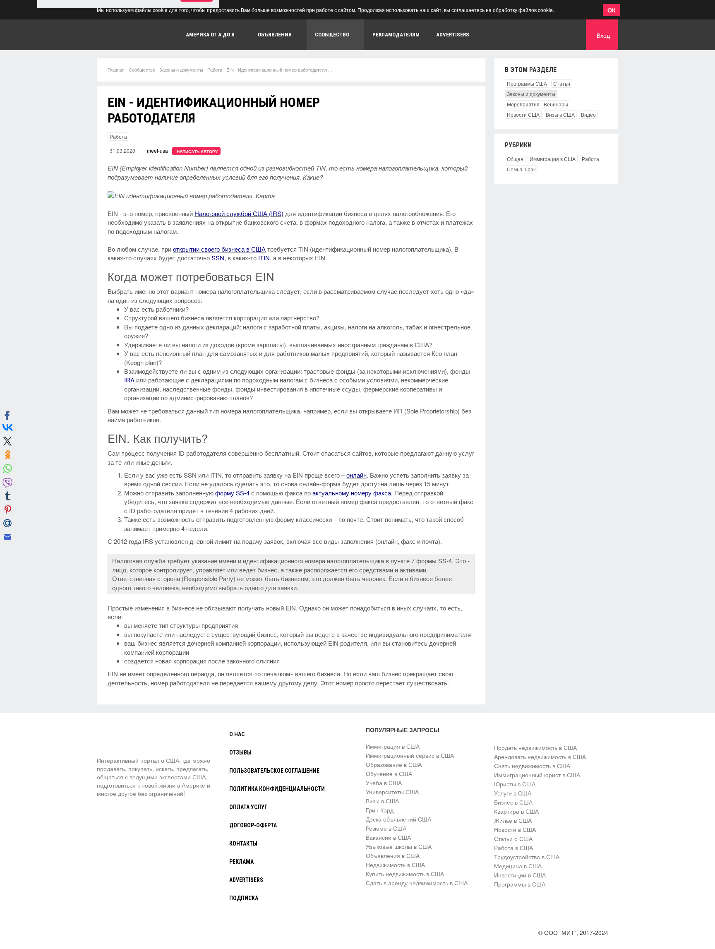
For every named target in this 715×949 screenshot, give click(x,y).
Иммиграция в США (553, 158)
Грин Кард (379, 810)
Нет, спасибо (155, 47)
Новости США (523, 114)
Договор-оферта (253, 825)
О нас (237, 734)
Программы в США (519, 884)
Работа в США (513, 847)
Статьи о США (513, 838)
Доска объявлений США (398, 819)
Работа (214, 69)
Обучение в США (389, 773)
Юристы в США (514, 784)
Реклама (241, 861)
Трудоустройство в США (526, 857)
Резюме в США (386, 828)
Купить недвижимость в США (405, 874)
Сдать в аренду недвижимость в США (417, 883)
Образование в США (394, 764)
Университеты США (392, 792)
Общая (515, 158)
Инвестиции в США (520, 875)
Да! (197, 47)
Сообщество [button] (332, 34)
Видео (588, 114)
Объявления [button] (275, 34)
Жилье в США (513, 820)
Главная (116, 69)
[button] (560, 30)
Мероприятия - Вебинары (537, 104)
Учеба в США (384, 782)
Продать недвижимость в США (535, 747)
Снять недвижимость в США (532, 766)
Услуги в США (512, 793)
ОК (611, 10)
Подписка (243, 898)
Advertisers (452, 34)
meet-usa (157, 150)
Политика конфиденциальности (277, 789)
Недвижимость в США (395, 864)
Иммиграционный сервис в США (410, 755)
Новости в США (515, 829)
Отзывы (240, 752)
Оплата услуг (248, 807)
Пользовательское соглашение (274, 770)
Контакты (243, 843)
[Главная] (128, 741)
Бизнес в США (513, 802)
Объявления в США (393, 855)
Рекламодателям (396, 34)
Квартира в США (516, 811)
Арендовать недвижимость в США (540, 756)
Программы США (527, 83)
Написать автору (197, 151)
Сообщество (142, 69)
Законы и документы (181, 69)
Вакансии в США (388, 837)
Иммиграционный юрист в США (537, 775)
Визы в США (560, 114)
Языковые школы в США (399, 846)
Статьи (561, 83)
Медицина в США (518, 866)
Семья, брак (521, 169)
